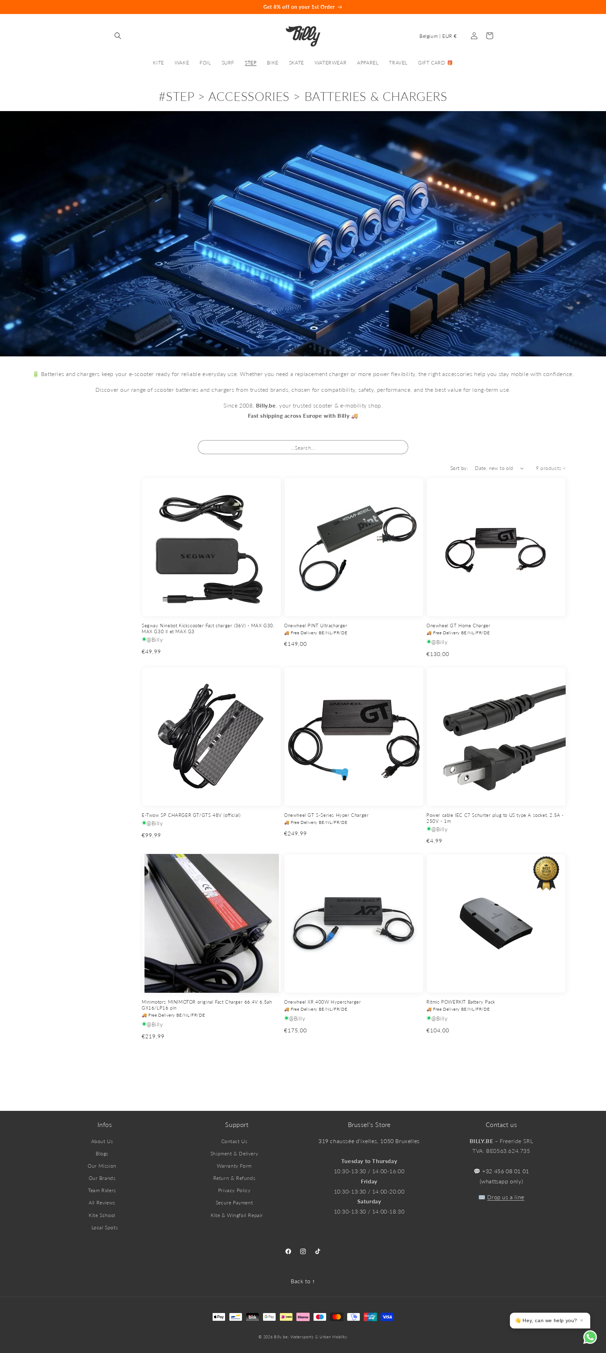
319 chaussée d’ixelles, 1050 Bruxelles (369, 1140)
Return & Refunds (234, 1178)
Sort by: (459, 468)
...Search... (303, 448)
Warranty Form (234, 1166)
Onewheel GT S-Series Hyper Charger (326, 815)
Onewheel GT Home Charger (458, 625)
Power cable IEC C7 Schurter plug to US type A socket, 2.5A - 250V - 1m (495, 818)
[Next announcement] (581, 7)
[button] (118, 35)
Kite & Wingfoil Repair (237, 1215)
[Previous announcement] (25, 7)
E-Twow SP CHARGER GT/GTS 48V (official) (191, 815)
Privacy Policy (234, 1190)
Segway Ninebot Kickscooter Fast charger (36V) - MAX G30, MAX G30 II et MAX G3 (208, 628)
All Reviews (102, 1202)
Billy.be (281, 1336)
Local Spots (105, 1227)
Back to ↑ (303, 1281)
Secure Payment (234, 1202)
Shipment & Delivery (234, 1153)
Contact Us (234, 1141)
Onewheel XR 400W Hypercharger (322, 1002)
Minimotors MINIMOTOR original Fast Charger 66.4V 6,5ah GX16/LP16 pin (207, 1005)
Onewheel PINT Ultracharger (316, 625)
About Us (102, 1141)
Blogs (102, 1153)
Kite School (102, 1215)
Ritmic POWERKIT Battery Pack (460, 1002)
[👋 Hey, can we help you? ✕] (594, 1341)
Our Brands (102, 1178)
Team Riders (102, 1190)
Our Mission (102, 1166)
